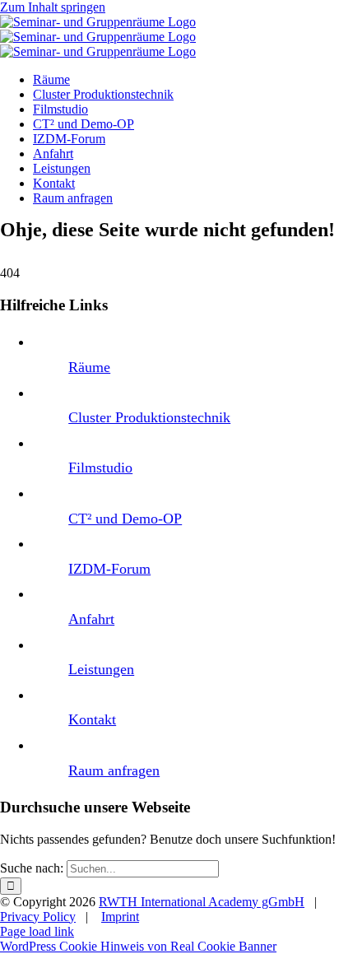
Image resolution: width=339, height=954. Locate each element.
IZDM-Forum (109, 569)
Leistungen (101, 669)
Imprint (120, 917)
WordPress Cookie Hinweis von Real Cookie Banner (138, 946)
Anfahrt (91, 619)
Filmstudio (100, 467)
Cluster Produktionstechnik (149, 417)
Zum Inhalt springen (52, 7)
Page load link (37, 931)
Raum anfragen (114, 770)
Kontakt (92, 719)
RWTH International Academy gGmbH (201, 902)
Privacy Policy (38, 917)
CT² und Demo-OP (125, 518)
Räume (89, 367)
